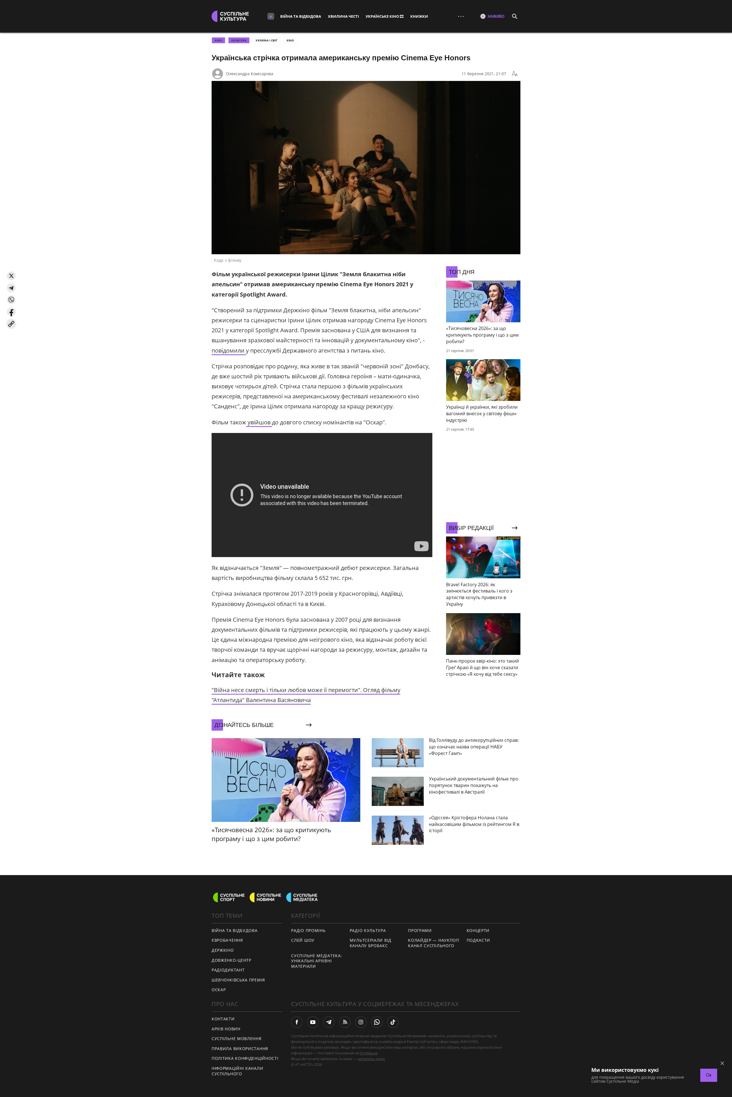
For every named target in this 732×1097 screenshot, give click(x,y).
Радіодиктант (228, 970)
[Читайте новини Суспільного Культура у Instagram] (361, 1022)
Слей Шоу (303, 940)
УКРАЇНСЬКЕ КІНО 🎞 (384, 16)
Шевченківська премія (238, 980)
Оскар (219, 989)
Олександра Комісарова (249, 73)
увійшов (259, 422)
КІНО (218, 40)
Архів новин (226, 1029)
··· (461, 16)
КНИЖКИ (419, 16)
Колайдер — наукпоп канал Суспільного (433, 942)
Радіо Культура (368, 930)
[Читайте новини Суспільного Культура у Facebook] (297, 1022)
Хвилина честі (343, 16)
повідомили (229, 350)
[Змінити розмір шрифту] (515, 74)
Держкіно (223, 950)
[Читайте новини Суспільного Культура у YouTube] (313, 1022)
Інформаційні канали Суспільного (237, 1071)
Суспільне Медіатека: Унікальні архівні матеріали (316, 961)
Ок (708, 1075)
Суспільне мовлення (237, 1038)
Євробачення (227, 940)
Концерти (478, 930)
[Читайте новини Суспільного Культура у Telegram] (329, 1022)
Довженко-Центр (231, 960)
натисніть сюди (371, 1058)
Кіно (290, 40)
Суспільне (368, 1053)
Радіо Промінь (308, 930)
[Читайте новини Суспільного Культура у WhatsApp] (377, 1022)
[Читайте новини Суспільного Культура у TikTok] (393, 1022)
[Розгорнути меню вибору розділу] (270, 16)
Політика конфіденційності (245, 1058)
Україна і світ (266, 40)
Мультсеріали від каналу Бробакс (370, 942)
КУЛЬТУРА (238, 40)
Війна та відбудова (300, 16)
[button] (11, 276)
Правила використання (240, 1048)
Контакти (223, 1019)
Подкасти (478, 940)
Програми (420, 930)
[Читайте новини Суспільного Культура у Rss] (345, 1022)
